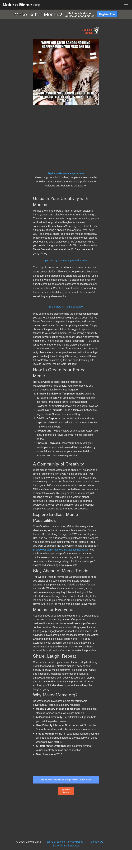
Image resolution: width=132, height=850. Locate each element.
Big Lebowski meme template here (66, 173)
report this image (66, 790)
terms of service (56, 841)
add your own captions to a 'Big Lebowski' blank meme (66, 779)
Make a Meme (22, 4)
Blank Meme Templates (66, 845)
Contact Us (96, 841)
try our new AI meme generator (66, 306)
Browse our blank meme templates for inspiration (61, 549)
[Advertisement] (24, 87)
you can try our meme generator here (66, 260)
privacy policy (75, 841)
